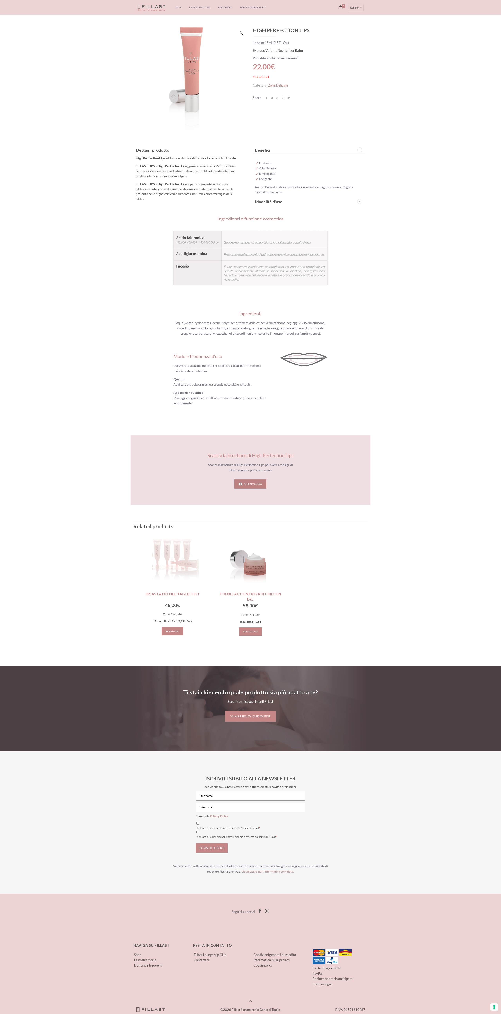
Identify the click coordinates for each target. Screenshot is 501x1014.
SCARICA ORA (253, 484)
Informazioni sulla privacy (271, 960)
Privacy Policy (219, 816)
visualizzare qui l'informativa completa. (268, 871)
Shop (137, 955)
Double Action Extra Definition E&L (250, 596)
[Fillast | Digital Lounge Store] (151, 7)
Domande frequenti (148, 965)
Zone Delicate (278, 85)
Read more (172, 631)
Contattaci (201, 960)
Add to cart (250, 631)
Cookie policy (263, 965)
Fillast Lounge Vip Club (210, 955)
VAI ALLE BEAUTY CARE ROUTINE (250, 716)
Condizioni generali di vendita (274, 955)
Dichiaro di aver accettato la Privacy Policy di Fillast (228, 827)
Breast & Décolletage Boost (172, 594)
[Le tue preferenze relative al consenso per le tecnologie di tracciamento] (494, 1007)
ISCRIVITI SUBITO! (212, 848)
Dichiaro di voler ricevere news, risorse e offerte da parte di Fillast (236, 836)
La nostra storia (145, 960)
